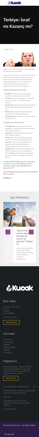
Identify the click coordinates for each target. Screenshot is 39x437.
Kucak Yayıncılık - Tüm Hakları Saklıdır (22, 425)
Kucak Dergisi (8, 342)
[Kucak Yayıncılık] (21, 3)
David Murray (7, 178)
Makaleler (6, 345)
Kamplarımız (7, 339)
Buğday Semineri (9, 347)
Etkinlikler (6, 350)
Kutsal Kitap (7, 352)
